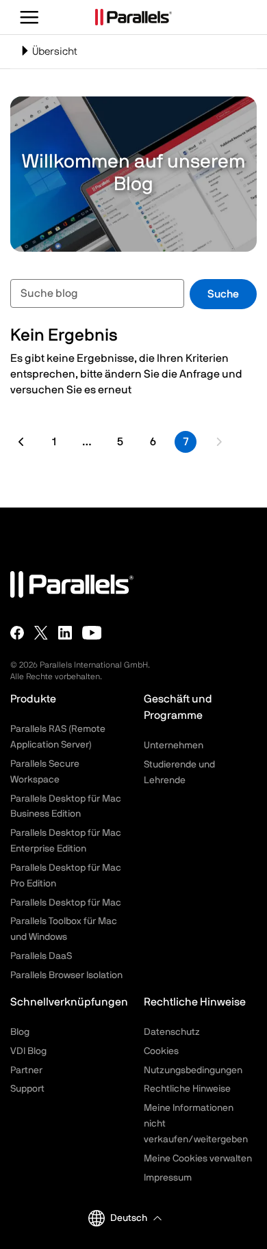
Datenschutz (172, 1032)
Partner (26, 1070)
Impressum (168, 1178)
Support (27, 1089)
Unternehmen (173, 745)
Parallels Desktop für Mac (65, 903)
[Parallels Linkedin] (65, 632)
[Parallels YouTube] (92, 632)
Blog (19, 1032)
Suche (223, 294)
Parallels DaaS (41, 956)
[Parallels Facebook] (17, 632)
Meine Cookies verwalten (198, 1158)
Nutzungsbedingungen (193, 1070)
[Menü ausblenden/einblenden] (29, 17)
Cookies (161, 1051)
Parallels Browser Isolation (66, 975)
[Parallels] (133, 17)
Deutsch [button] (128, 1218)
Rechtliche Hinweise (187, 1089)
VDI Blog (28, 1051)
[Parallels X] (41, 632)
